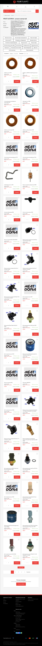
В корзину (17, 81)
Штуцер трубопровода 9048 (9, 212)
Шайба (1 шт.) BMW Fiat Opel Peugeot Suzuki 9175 (30, 73)
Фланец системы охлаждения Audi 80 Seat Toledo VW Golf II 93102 (30, 240)
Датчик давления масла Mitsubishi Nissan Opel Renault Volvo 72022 (29, 498)
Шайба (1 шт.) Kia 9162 (8, 72)
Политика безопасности (19, 606)
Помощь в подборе (21, 584)
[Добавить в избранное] (19, 58)
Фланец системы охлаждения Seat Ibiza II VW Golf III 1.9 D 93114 (30, 269)
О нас (4, 21)
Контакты (5, 23)
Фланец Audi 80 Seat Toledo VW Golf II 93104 (10, 326)
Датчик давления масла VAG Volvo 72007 (29, 325)
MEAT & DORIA (27, 76)
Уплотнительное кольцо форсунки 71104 (29, 157)
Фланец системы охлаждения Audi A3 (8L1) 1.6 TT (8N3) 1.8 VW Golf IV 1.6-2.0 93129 (30, 411)
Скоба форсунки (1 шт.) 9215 (8, 184)
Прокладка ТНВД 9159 (26, 382)
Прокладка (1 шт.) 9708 (26, 101)
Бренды (4, 25)
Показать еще (21, 567)
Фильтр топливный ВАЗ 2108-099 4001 (10, 239)
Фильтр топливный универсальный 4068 (29, 184)
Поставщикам (5, 27)
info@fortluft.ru (18, 629)
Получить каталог (30, 600)
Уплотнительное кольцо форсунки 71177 (11, 157)
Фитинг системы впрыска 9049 (28, 212)
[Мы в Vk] (13, 638)
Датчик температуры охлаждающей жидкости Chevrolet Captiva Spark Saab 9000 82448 (30, 439)
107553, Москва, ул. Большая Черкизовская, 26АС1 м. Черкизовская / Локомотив (20, 613)
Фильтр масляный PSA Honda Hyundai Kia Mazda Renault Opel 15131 (30, 355)
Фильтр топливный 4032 (8, 382)
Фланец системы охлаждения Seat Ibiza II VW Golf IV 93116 (11, 269)
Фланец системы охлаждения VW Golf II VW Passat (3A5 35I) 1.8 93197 (11, 297)
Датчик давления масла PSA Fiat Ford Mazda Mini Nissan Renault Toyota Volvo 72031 (30, 526)
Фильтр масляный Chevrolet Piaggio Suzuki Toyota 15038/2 (11, 526)
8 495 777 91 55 (18, 624)
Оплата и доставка (18, 601)
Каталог (7, 11)
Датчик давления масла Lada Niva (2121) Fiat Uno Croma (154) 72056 (30, 469)
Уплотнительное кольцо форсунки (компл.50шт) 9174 (10, 102)
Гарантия (17, 603)
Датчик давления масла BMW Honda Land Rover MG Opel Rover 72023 (11, 469)
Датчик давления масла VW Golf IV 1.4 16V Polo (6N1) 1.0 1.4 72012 (30, 555)
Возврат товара (18, 604)
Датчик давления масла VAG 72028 (10, 554)
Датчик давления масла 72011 (27, 296)
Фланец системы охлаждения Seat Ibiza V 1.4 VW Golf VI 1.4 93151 (11, 439)
